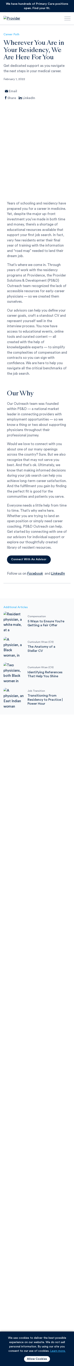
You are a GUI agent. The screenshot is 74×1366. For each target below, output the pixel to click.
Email (13, 91)
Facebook (35, 573)
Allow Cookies (37, 1359)
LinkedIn (29, 98)
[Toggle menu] (67, 19)
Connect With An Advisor (28, 559)
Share (11, 98)
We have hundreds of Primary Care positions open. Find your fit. (37, 6)
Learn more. (58, 1350)
